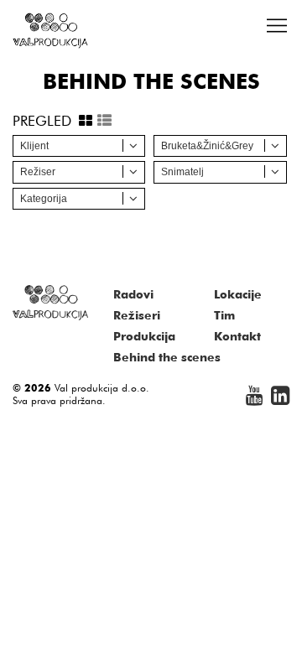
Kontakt (237, 336)
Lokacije (238, 294)
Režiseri (136, 315)
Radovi (133, 294)
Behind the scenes (167, 357)
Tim (224, 315)
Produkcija (144, 336)
